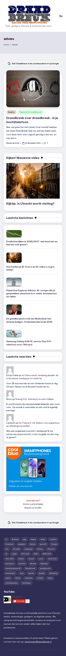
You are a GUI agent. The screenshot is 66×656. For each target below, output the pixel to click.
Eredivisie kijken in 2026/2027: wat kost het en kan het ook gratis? (32, 243)
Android (15, 539)
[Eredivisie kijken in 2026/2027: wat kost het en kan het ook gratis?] (14, 234)
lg (6, 554)
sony (22, 573)
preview (22, 564)
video (50, 578)
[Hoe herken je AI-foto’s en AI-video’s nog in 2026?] (14, 257)
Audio (11, 112)
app (24, 539)
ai (6, 539)
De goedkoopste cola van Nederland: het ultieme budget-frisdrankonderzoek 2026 (29, 320)
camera (53, 539)
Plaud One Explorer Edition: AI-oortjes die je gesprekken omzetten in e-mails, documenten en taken (31, 293)
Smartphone (30, 568)
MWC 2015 (47, 554)
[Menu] (60, 16)
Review (33, 564)
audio (43, 539)
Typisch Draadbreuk (30, 112)
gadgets (21, 544)
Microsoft (25, 554)
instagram (29, 549)
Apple (33, 539)
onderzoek (52, 559)
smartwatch (10, 573)
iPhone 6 (50, 549)
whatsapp (26, 583)
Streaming (53, 573)
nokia (41, 559)
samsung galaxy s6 (13, 568)
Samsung (44, 564)
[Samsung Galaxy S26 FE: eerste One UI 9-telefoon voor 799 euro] (14, 333)
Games (32, 544)
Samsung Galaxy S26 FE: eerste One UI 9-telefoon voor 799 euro (29, 343)
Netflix (21, 559)
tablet (8, 578)
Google (54, 544)
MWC (36, 554)
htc (7, 549)
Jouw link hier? (33, 500)
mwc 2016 (10, 559)
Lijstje (14, 554)
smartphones (45, 568)
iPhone (40, 549)
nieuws (31, 559)
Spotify (31, 573)
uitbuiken (28, 578)
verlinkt (40, 578)
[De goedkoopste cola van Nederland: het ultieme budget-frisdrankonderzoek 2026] (14, 310)
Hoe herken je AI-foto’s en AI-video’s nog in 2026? (30, 268)
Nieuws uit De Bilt (33, 507)
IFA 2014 (16, 549)
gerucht (43, 544)
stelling (42, 573)
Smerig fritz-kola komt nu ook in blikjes (34, 399)
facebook (10, 544)
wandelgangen (12, 583)
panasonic (10, 564)
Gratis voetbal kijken (33, 504)
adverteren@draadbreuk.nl (38, 641)
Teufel (17, 578)
